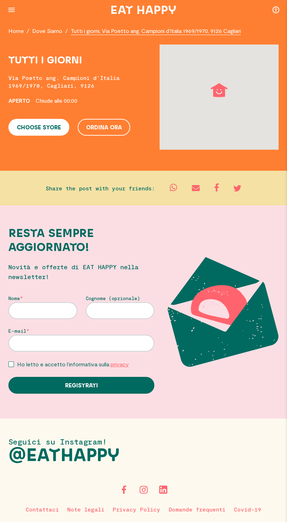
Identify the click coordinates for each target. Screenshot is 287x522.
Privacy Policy (136, 509)
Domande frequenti (197, 509)
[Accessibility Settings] (276, 9)
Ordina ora (104, 127)
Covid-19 (247, 509)
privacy (120, 364)
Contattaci (42, 509)
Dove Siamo (47, 30)
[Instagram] (143, 490)
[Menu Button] (12, 10)
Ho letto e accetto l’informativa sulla (73, 364)
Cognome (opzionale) (113, 298)
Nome (14, 298)
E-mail (17, 331)
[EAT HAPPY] (143, 10)
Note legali (85, 509)
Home (16, 30)
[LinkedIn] (163, 490)
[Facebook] (124, 490)
